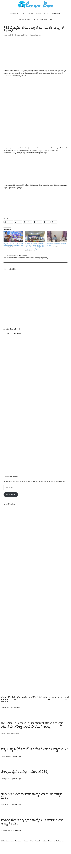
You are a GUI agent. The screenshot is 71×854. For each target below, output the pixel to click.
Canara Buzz (35, 4)
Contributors (19, 841)
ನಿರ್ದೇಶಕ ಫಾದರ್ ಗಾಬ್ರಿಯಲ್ (18, 257)
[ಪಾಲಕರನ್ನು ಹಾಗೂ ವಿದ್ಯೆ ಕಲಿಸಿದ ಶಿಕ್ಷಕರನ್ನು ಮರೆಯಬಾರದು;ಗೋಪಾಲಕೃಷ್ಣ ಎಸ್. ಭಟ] (13, 236)
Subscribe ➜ (10, 494)
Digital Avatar (60, 841)
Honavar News (23, 255)
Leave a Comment (36, 35)
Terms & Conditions (41, 841)
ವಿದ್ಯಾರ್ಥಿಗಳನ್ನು (44, 257)
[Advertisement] (35, 54)
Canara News (14, 255)
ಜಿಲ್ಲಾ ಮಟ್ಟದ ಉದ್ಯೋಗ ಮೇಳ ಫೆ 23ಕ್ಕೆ (24, 772)
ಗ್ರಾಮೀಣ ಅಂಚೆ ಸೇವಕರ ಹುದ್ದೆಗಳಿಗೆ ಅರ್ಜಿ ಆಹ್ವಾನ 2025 (31, 795)
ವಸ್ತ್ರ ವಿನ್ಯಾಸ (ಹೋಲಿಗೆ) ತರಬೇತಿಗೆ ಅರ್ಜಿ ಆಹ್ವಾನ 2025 (34, 749)
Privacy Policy (29, 841)
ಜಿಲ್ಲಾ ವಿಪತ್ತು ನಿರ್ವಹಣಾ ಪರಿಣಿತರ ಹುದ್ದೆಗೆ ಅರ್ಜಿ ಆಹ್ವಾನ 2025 (35, 699)
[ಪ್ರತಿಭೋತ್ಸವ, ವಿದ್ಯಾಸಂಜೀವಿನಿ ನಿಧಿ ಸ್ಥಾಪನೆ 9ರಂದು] (57, 236)
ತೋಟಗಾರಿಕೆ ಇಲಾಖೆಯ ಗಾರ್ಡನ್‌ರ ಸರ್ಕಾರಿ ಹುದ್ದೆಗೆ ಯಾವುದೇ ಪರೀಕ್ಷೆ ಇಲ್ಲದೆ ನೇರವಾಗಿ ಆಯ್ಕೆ (32, 724)
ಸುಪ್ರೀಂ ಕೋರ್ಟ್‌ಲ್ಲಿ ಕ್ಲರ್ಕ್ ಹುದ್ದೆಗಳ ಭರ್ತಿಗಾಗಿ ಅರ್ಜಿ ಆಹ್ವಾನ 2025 (32, 821)
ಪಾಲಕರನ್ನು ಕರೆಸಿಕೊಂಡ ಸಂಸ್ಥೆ (33, 257)
